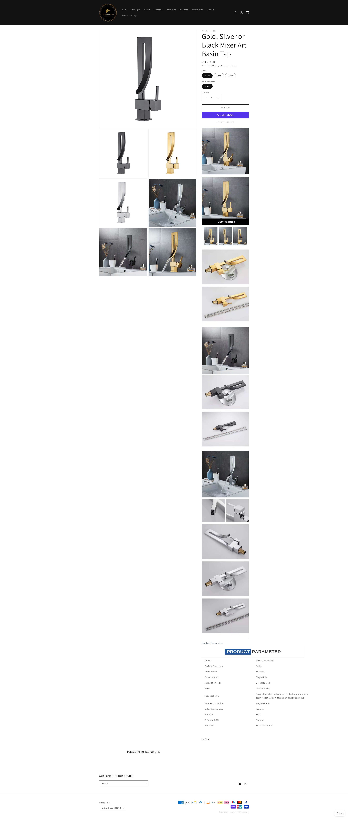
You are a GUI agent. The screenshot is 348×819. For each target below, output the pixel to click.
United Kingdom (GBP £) (111, 808)
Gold (219, 75)
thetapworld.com (229, 812)
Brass (207, 86)
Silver (230, 75)
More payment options (225, 122)
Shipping (215, 66)
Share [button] (207, 739)
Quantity (205, 92)
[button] (235, 13)
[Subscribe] (145, 783)
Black (207, 75)
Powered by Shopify (242, 812)
